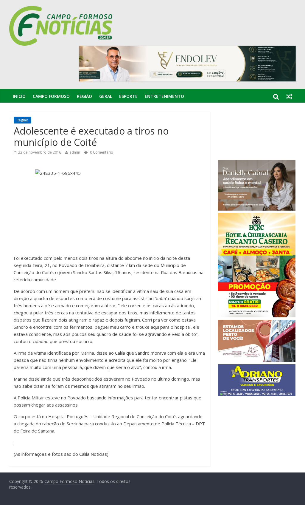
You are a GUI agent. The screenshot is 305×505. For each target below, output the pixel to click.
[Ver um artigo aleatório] (289, 96)
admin (74, 152)
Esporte (128, 96)
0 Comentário (101, 152)
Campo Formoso (51, 96)
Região (84, 96)
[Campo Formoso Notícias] (61, 9)
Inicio (19, 96)
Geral (105, 96)
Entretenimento (164, 96)
